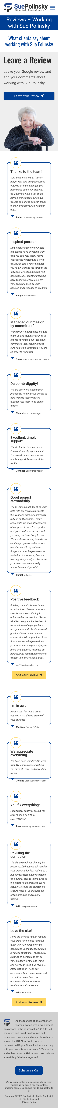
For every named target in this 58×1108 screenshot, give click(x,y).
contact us (19, 1088)
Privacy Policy (29, 1102)
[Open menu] (52, 7)
